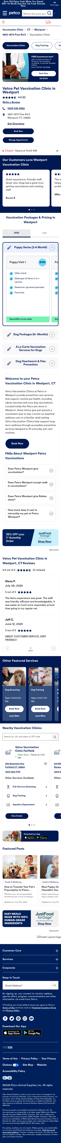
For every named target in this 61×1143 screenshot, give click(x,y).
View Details (16, 816)
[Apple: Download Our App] (12, 1033)
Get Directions (16, 124)
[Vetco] (7, 1047)
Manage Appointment (18, 140)
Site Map (28, 1065)
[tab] (16, 233)
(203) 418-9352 (16, 108)
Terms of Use (9, 1008)
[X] (11, 1018)
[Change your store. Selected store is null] (4, 22)
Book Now (18, 131)
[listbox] (32, 188)
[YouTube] (31, 1018)
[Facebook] (5, 1018)
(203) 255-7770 (12, 772)
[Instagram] (25, 1018)
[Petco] (14, 13)
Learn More (14, 716)
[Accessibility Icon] (7, 1078)
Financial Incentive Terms (44, 1008)
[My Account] (54, 13)
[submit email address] (54, 985)
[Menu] (5, 13)
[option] (27, 188)
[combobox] (30, 737)
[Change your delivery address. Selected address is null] (52, 22)
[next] (53, 648)
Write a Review (11, 102)
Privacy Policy (13, 1011)
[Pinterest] (18, 1018)
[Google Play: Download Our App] (32, 1033)
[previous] (7, 648)
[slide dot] (29, 209)
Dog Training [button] (42, 45)
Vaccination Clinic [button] (15, 45)
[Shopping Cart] (58, 13)
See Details (44, 78)
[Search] (49, 13)
